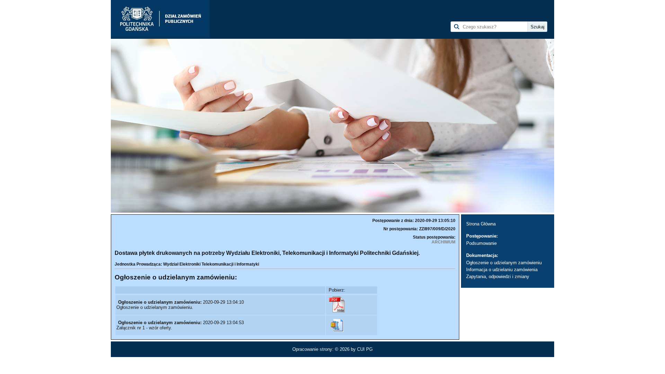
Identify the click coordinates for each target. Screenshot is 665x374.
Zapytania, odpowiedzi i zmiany (497, 276)
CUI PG (365, 349)
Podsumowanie (481, 243)
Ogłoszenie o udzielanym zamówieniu (504, 262)
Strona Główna (481, 223)
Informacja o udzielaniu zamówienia (502, 269)
